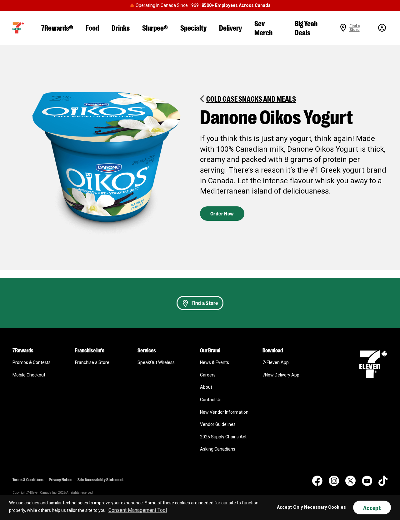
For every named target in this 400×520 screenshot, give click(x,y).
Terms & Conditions (27, 479)
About (206, 387)
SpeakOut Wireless (156, 362)
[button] (18, 28)
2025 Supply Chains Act (223, 436)
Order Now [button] (222, 213)
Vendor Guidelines (218, 424)
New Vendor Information (224, 412)
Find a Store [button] (205, 303)
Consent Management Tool (137, 510)
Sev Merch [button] (263, 27)
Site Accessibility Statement (101, 479)
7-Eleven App (275, 362)
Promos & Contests (31, 362)
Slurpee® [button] (155, 27)
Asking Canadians (217, 449)
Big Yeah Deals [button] (306, 27)
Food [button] (92, 27)
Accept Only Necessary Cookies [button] (311, 507)
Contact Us (211, 399)
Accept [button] (372, 507)
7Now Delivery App (280, 374)
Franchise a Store (92, 362)
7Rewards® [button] (57, 27)
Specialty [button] (193, 27)
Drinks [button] (121, 27)
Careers (208, 374)
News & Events (214, 362)
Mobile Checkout (28, 374)
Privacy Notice (60, 479)
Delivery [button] (230, 27)
